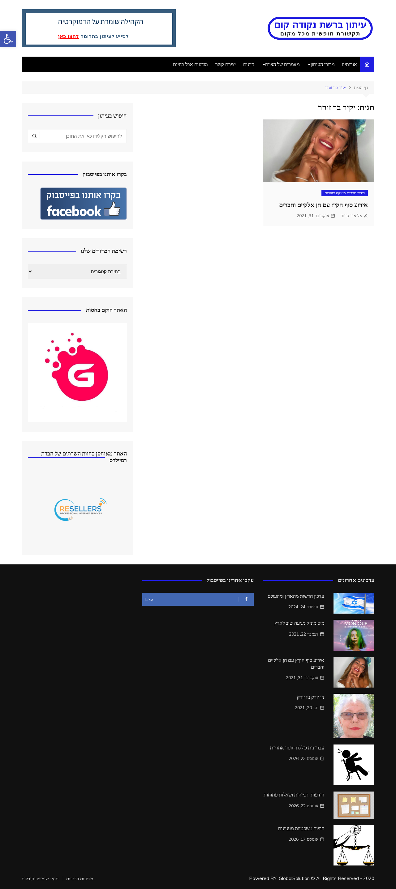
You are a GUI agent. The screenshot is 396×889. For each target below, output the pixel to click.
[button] (8, 39)
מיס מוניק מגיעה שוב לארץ (299, 623)
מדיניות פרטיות (79, 878)
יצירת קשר (225, 64)
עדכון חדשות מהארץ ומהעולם (296, 596)
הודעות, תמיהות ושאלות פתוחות (294, 795)
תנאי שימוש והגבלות (40, 878)
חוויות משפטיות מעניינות (301, 828)
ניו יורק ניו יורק (310, 697)
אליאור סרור (351, 215)
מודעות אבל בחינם (190, 64)
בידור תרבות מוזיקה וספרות (345, 192)
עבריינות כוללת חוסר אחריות (297, 748)
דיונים (248, 64)
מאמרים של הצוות (282, 64)
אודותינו (349, 64)
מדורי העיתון (322, 64)
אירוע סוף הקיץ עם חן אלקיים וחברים (323, 205)
